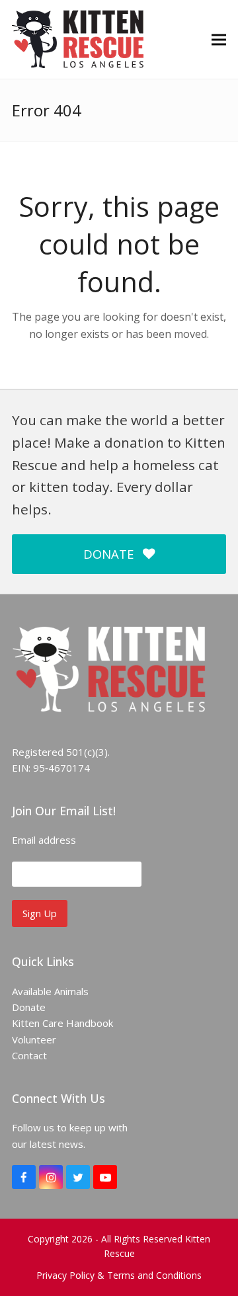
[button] (219, 39)
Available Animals (50, 991)
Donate (29, 1007)
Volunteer (34, 1039)
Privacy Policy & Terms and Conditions (119, 1275)
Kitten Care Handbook (62, 1023)
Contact (29, 1055)
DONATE (108, 554)
